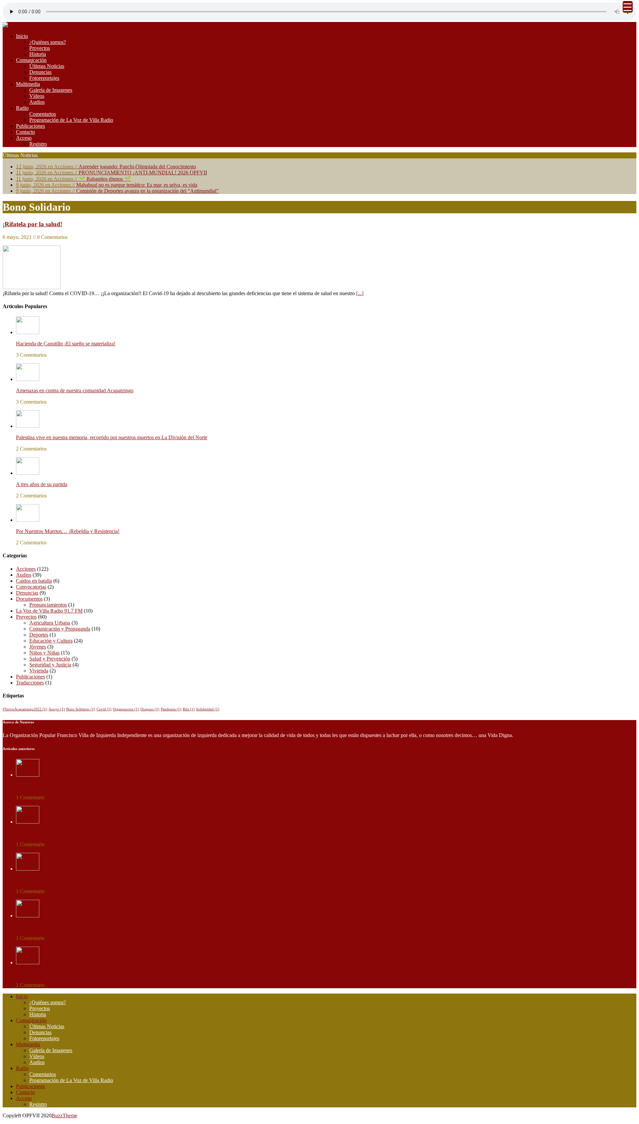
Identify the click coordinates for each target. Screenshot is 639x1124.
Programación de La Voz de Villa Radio (71, 120)
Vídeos (36, 96)
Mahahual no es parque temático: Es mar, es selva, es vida (106, 185)
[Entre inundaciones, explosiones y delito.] (27, 775)
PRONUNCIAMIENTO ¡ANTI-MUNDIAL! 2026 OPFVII (111, 172)
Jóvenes (37, 647)
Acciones (26, 569)
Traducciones (30, 682)
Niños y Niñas (44, 653)
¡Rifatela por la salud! (32, 224)
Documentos (29, 599)
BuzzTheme (64, 1115)
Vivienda (38, 670)
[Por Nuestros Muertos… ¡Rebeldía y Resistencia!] (27, 520)
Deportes (38, 635)
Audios (37, 102)
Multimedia (28, 84)
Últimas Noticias (46, 66)
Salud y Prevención (49, 658)
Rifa (189, 709)
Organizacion (126, 709)
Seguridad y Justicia (50, 664)
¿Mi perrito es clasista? (40, 833)
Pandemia (171, 709)
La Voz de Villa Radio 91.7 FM (49, 611)
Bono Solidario (80, 709)
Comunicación (31, 60)
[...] (359, 293)
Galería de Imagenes (50, 90)
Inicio (22, 36)
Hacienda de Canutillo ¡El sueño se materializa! (65, 343)
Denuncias (40, 72)
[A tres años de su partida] (27, 473)
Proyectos (39, 48)
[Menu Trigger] (628, 7)
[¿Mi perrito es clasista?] (27, 822)
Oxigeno (149, 709)
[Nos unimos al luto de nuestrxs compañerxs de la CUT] (27, 868)
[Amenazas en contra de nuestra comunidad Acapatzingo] (27, 379)
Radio (22, 108)
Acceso (24, 138)
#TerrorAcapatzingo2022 (25, 709)
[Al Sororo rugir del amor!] (27, 915)
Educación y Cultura (51, 641)
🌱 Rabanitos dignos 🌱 (73, 179)
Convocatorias (31, 587)
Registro (38, 144)
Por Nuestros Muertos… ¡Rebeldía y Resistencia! (67, 531)
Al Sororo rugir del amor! (43, 927)
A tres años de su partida (41, 484)
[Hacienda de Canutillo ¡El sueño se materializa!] (27, 332)
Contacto (25, 132)
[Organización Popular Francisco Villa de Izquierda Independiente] (74, 25)
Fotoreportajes (44, 78)
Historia (37, 54)
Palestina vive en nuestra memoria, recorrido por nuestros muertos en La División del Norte (111, 437)
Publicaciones (30, 126)
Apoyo (57, 709)
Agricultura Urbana (49, 623)
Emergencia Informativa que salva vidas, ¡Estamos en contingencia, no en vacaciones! (106, 974)
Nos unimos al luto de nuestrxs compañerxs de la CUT (73, 880)
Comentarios (42, 114)
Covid (104, 709)
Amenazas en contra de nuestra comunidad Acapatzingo (74, 390)
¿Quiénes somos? (47, 42)
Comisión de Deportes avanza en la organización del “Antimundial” (117, 191)
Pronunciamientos (48, 605)
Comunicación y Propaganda (59, 629)
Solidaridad (207, 709)
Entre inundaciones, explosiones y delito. (59, 786)
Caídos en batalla (34, 581)
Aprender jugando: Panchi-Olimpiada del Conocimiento (106, 166)
